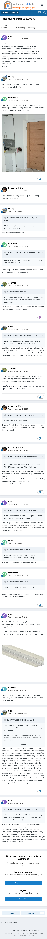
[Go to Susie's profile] (4, 328)
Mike (10, 541)
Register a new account (23, 883)
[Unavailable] (23, 143)
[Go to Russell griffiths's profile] (4, 189)
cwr (5, 25)
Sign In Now (23, 899)
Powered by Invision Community (23, 935)
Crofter (11, 77)
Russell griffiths (15, 188)
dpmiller (12, 687)
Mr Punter (13, 97)
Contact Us (25, 930)
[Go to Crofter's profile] (4, 78)
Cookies (35, 930)
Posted (18, 39)
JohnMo (12, 283)
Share (11, 913)
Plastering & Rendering (26, 28)
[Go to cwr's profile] (4, 37)
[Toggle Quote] (5, 218)
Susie (10, 326)
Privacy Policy (13, 930)
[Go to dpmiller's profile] (4, 689)
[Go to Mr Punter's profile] (4, 99)
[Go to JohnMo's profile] (4, 284)
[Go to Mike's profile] (4, 542)
